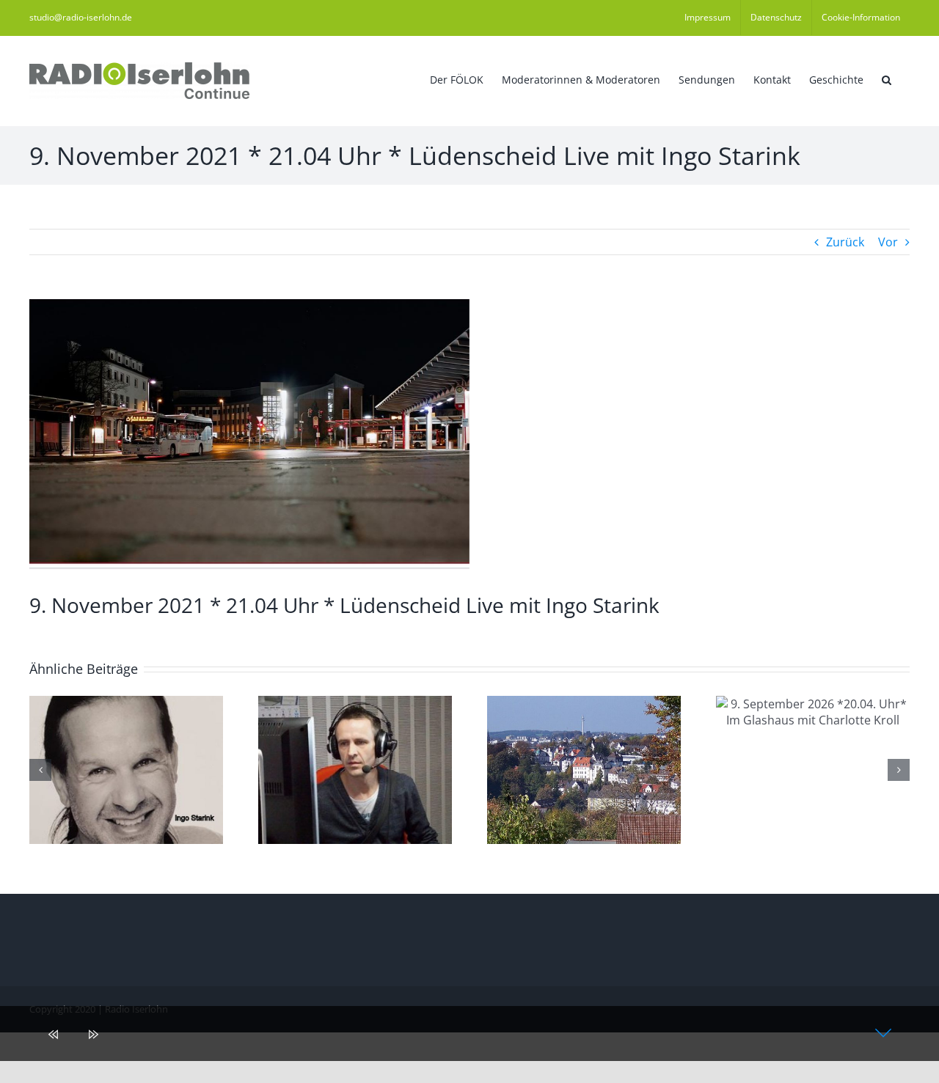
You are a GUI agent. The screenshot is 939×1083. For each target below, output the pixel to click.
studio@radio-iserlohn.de (80, 17)
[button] (886, 78)
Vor (888, 242)
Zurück (845, 242)
